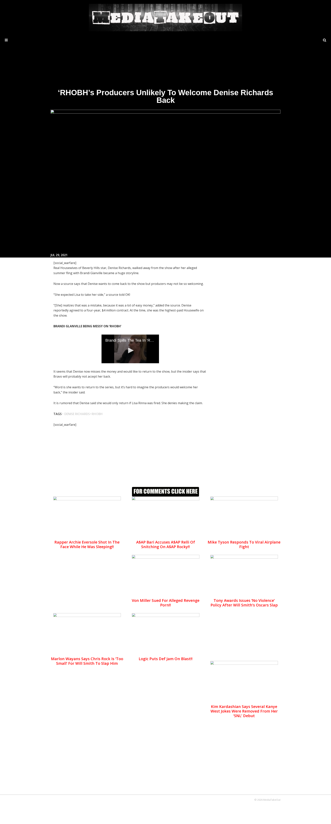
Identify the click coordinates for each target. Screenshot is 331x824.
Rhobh (97, 414)
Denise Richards (77, 414)
